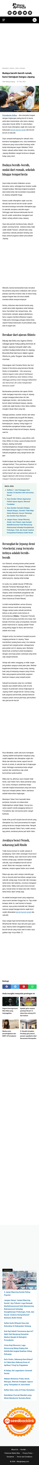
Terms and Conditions (24, 1457)
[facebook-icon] (9, 12)
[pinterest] (24, 986)
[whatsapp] (32, 986)
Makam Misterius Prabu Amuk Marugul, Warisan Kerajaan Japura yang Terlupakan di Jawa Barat (18, 1382)
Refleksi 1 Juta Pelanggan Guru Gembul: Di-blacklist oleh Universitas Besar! (20, 492)
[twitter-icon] (14, 12)
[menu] (3, 20)
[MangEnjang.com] (19, 5)
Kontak (23, 1450)
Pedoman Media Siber (12, 1453)
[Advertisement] (19, 45)
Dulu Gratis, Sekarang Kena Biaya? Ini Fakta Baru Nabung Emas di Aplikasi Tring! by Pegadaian (18, 1362)
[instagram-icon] (19, 12)
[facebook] (6, 986)
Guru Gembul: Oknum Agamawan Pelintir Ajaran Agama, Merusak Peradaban (19, 501)
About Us (14, 1450)
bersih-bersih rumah (18, 130)
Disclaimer (10, 1457)
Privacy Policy (27, 1453)
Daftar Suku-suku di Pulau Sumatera (19, 1390)
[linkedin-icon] (29, 12)
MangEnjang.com (23, 1461)
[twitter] (15, 986)
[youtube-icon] (24, 12)
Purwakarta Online (9, 115)
